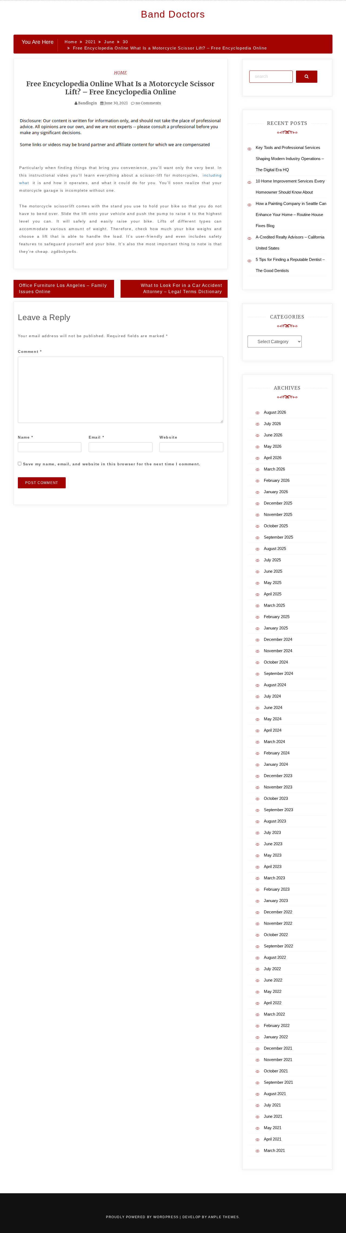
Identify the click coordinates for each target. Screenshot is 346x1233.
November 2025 (278, 514)
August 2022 (275, 957)
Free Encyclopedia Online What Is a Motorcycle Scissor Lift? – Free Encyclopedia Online (120, 87)
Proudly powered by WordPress (143, 1217)
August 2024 (275, 684)
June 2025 (273, 571)
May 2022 (272, 991)
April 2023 (272, 866)
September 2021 (278, 1082)
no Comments (148, 103)
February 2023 (277, 889)
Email (96, 437)
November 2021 (278, 1059)
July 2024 (272, 696)
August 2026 (275, 412)
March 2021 (274, 1150)
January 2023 (276, 900)
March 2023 (274, 878)
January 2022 (276, 1037)
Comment (30, 351)
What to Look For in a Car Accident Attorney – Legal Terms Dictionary (181, 288)
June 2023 (273, 843)
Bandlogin (87, 103)
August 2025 (275, 548)
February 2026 (277, 480)
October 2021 (276, 1071)
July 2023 (272, 832)
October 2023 (276, 798)
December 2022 (278, 912)
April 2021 (272, 1139)
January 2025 (276, 628)
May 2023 (272, 855)
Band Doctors (173, 14)
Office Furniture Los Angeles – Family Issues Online (63, 288)
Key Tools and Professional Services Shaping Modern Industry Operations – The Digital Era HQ (290, 158)
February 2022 (277, 1025)
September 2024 (278, 673)
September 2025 (278, 537)
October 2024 (276, 662)
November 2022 (278, 923)
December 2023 (278, 775)
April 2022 (272, 1002)
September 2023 (278, 809)
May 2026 (272, 446)
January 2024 (276, 764)
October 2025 (276, 525)
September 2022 (278, 946)
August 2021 (275, 1093)
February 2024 (277, 753)
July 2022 (272, 968)
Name (25, 437)
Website (168, 437)
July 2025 (272, 560)
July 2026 (272, 423)
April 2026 (272, 457)
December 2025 (278, 503)
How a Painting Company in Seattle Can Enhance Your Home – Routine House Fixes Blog (291, 214)
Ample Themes (223, 1217)
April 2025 (272, 594)
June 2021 (273, 1116)
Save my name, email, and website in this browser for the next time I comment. (112, 464)
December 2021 (278, 1048)
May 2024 (272, 719)
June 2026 (273, 435)
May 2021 (272, 1127)
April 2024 (272, 730)
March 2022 (274, 1014)
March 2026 (274, 469)
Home (120, 72)
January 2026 (276, 491)
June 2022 (273, 980)
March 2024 (274, 741)
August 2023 (275, 821)
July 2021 (272, 1105)
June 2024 (273, 707)
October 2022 (276, 934)
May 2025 (272, 582)
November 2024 (278, 650)
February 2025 (277, 616)
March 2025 (274, 605)
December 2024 (278, 639)
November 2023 (278, 787)
